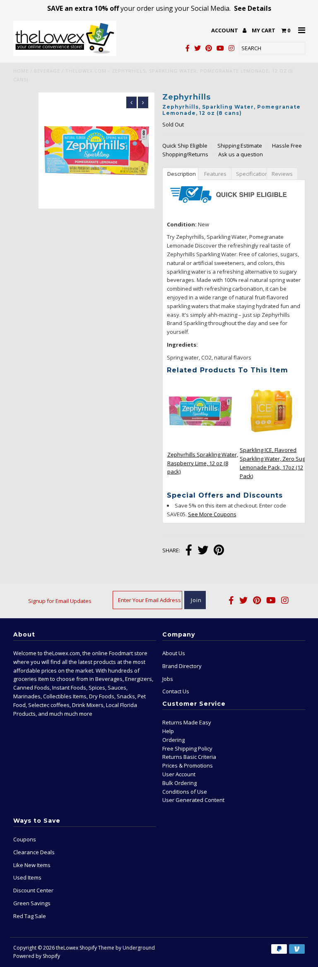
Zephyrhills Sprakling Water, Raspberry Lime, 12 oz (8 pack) (202, 463)
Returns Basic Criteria (189, 756)
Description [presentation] (181, 173)
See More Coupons (212, 514)
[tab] (180, 173)
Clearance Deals (34, 852)
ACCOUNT (225, 30)
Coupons (24, 839)
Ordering (173, 739)
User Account (178, 774)
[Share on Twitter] (203, 550)
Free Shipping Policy (187, 748)
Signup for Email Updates (60, 601)
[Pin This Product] (219, 550)
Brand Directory (182, 666)
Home (21, 71)
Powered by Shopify (36, 956)
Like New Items (32, 865)
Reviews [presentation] (282, 173)
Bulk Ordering (179, 783)
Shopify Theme (97, 947)
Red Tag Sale (29, 916)
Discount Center (33, 890)
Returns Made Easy (186, 722)
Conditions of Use (184, 791)
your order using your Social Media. (159, 8)
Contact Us (175, 691)
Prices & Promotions (187, 765)
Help (168, 731)
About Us (173, 653)
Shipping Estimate (239, 145)
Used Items (27, 877)
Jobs (167, 679)
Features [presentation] (214, 173)
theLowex (67, 947)
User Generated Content (193, 800)
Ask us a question (240, 154)
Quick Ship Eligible (184, 145)
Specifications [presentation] (251, 173)
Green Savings (32, 903)
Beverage (47, 71)
